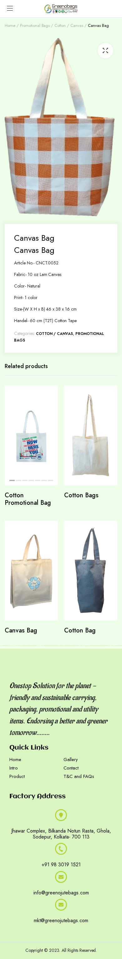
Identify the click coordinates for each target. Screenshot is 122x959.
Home (10, 25)
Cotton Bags (81, 495)
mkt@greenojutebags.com (61, 920)
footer (59, 930)
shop (100, 930)
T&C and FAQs (79, 776)
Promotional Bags (35, 25)
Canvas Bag (21, 630)
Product (17, 776)
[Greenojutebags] (61, 8)
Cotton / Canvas (68, 25)
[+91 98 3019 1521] (61, 849)
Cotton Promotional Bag (28, 499)
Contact (71, 768)
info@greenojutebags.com (61, 892)
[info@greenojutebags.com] (61, 877)
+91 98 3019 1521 (61, 864)
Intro (13, 768)
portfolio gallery (19, 930)
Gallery (71, 759)
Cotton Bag (80, 630)
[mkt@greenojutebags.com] (61, 905)
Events (44, 930)
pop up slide (80, 930)
